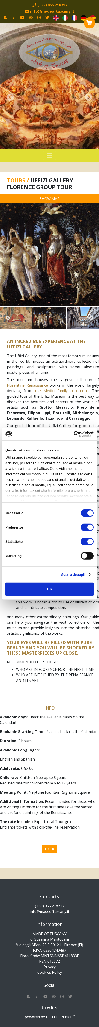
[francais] (74, 17)
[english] (56, 17)
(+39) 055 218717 (49, 905)
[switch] (87, 527)
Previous (7, 318)
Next (91, 318)
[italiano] (65, 17)
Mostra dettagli (72, 574)
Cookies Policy (49, 972)
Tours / (18, 180)
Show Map (50, 198)
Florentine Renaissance (27, 385)
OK (49, 589)
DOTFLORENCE (60, 1016)
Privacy (50, 966)
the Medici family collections (62, 390)
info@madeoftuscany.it (49, 911)
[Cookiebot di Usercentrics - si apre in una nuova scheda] (73, 434)
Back (49, 849)
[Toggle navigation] (49, 155)
